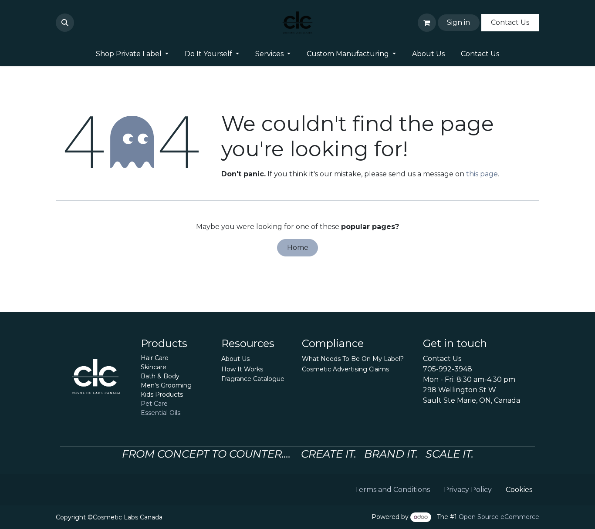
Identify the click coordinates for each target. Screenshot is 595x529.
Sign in (458, 22)
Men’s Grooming (166, 385)
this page (482, 174)
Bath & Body (160, 376)
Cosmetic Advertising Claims (345, 369)
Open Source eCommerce (499, 517)
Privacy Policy (468, 489)
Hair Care (155, 358)
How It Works (242, 369)
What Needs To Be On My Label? (353, 359)
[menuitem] (132, 54)
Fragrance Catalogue (252, 379)
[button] (65, 22)
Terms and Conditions (392, 489)
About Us (235, 359)
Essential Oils (160, 413)
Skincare (153, 367)
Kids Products (162, 394)
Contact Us (510, 22)
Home (297, 247)
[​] (79, 22)
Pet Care (154, 404)
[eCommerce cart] (427, 22)
